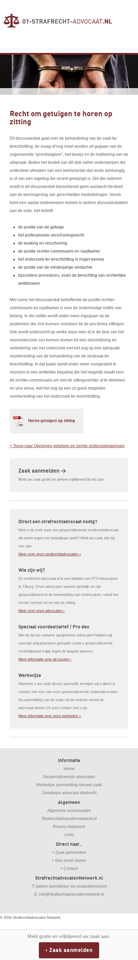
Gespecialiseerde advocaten (69, 776)
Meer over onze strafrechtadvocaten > (49, 554)
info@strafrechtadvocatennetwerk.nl (71, 894)
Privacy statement (69, 826)
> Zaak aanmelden (69, 852)
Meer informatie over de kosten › (44, 659)
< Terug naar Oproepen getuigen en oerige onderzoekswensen (67, 445)
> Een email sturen (69, 860)
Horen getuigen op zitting (51, 421)
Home (69, 768)
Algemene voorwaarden (69, 810)
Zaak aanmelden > (42, 471)
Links (69, 834)
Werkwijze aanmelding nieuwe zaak (69, 784)
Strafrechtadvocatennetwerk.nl (69, 818)
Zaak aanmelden (70, 950)
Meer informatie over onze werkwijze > (49, 716)
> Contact (69, 868)
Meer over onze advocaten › (41, 611)
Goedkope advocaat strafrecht (69, 793)
